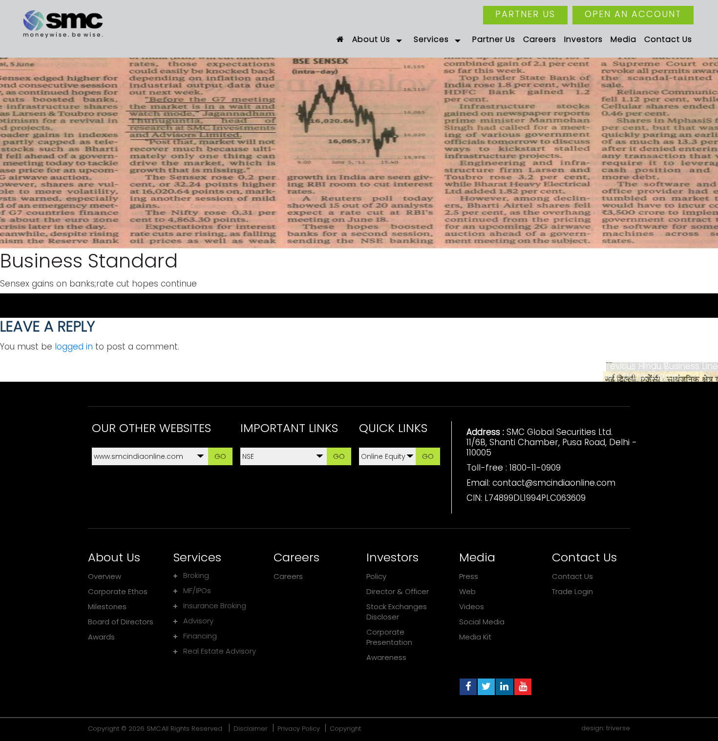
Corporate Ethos (118, 591)
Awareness (386, 657)
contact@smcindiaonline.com (553, 483)
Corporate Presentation (389, 637)
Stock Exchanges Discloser (396, 611)
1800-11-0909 (535, 467)
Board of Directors (120, 622)
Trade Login (572, 591)
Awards (101, 637)
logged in (74, 346)
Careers (288, 576)
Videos (471, 606)
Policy (376, 576)
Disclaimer (250, 728)
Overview (104, 576)
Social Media (482, 622)
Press (468, 576)
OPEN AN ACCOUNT (633, 14)
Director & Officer (397, 591)
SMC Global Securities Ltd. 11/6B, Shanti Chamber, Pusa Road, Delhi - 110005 (551, 442)
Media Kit (475, 637)
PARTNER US (525, 14)
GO (220, 456)
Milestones (107, 606)
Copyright (345, 728)
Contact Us (572, 576)
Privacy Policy (298, 728)
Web (467, 591)
